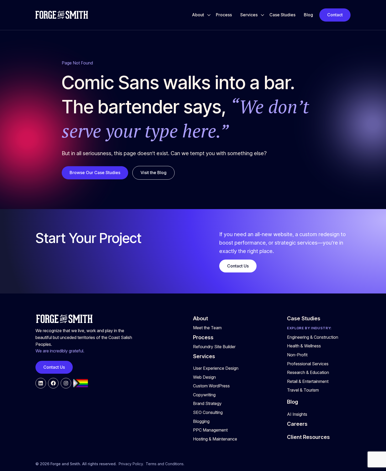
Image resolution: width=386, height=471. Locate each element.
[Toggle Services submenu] (262, 15)
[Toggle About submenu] (209, 15)
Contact (335, 14)
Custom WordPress (211, 385)
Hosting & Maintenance (215, 439)
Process (224, 14)
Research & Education (308, 372)
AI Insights (297, 414)
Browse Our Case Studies (95, 172)
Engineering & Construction (312, 337)
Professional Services (307, 363)
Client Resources (308, 437)
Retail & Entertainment (307, 381)
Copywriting (204, 394)
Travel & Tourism (303, 390)
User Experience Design (215, 368)
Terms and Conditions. (165, 464)
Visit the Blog (153, 172)
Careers (297, 424)
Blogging (201, 421)
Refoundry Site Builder (214, 346)
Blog (308, 14)
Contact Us (238, 266)
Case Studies (282, 14)
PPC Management (210, 430)
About (198, 14)
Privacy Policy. (131, 464)
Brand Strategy (207, 403)
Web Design (204, 377)
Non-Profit (297, 354)
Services (249, 14)
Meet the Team (207, 327)
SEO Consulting (208, 412)
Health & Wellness (304, 345)
